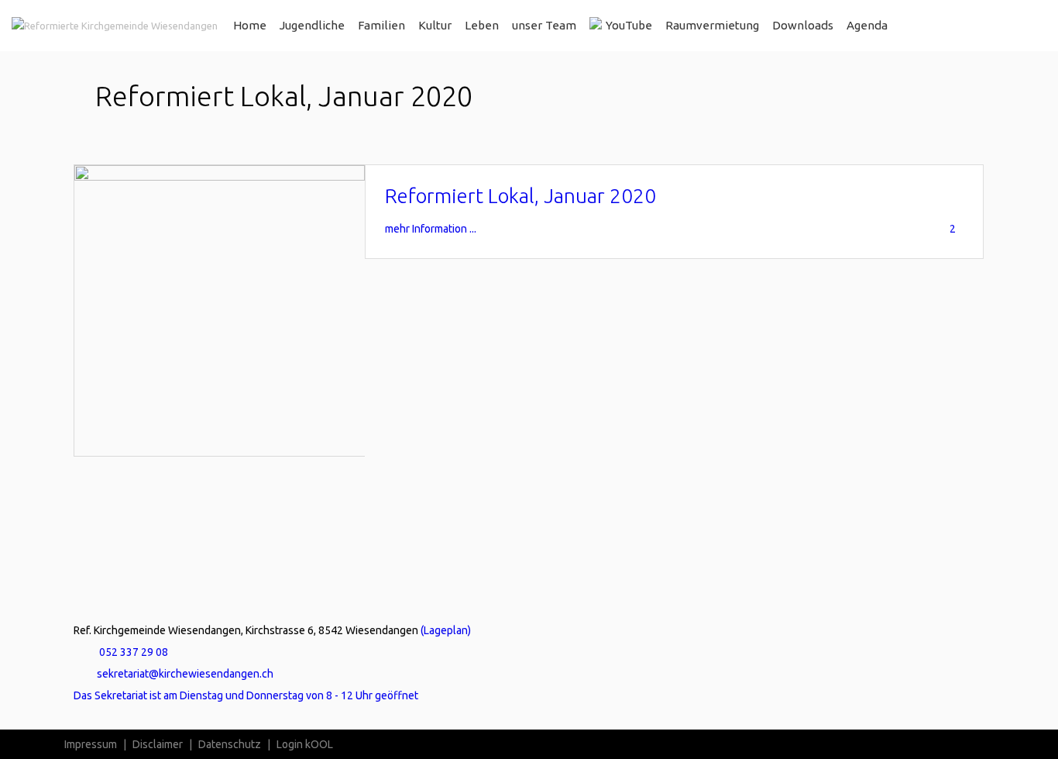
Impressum (90, 744)
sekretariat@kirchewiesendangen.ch (185, 674)
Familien (381, 25)
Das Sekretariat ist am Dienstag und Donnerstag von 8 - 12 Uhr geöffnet (246, 695)
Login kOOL (305, 744)
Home (249, 25)
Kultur (435, 25)
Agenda (867, 25)
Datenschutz (229, 744)
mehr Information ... (430, 229)
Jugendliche (312, 25)
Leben (482, 25)
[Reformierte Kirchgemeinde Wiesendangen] (115, 25)
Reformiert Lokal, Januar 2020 (520, 196)
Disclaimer (157, 744)
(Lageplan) (446, 630)
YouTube (629, 25)
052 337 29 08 (132, 652)
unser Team (544, 25)
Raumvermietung (712, 25)
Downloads (802, 25)
